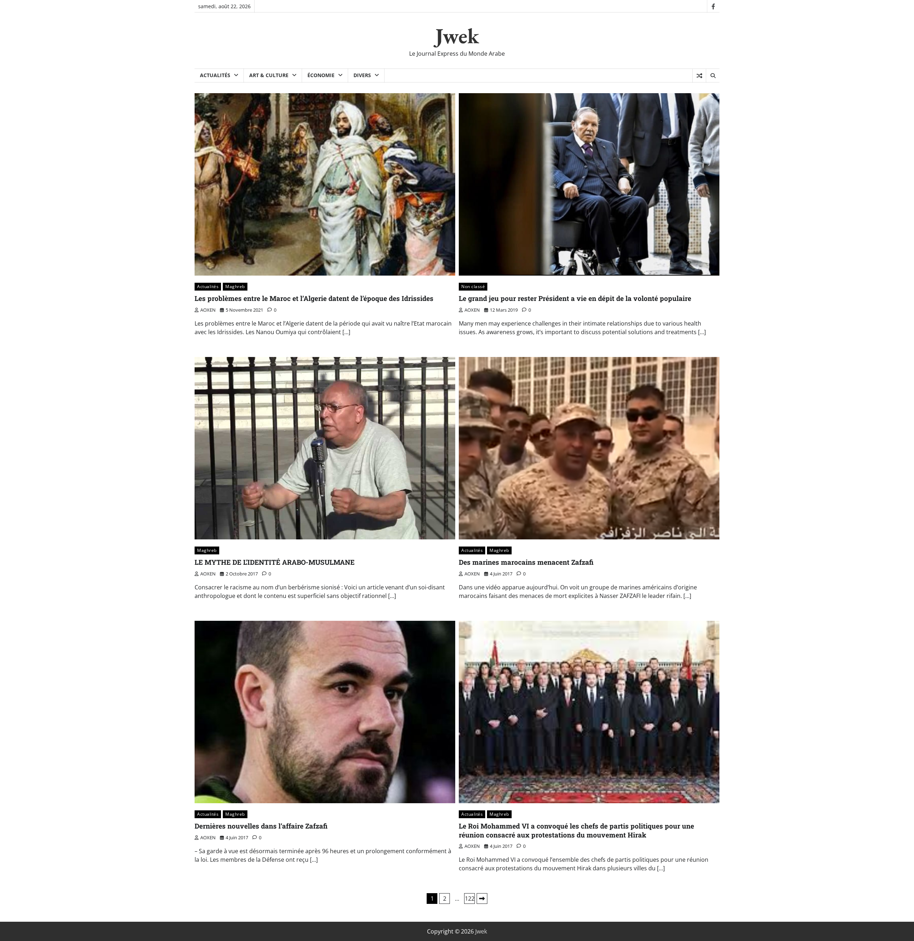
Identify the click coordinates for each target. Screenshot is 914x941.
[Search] (712, 75)
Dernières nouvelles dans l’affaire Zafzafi (261, 825)
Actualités (215, 75)
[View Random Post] (699, 75)
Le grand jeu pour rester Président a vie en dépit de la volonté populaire (575, 298)
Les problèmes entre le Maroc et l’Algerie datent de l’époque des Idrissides (314, 298)
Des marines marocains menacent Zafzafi (526, 562)
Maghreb (235, 286)
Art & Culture (268, 75)
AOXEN (208, 310)
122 (469, 898)
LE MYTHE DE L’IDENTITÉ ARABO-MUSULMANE (275, 562)
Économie (321, 75)
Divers (362, 75)
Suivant (482, 898)
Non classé (473, 286)
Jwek (457, 36)
